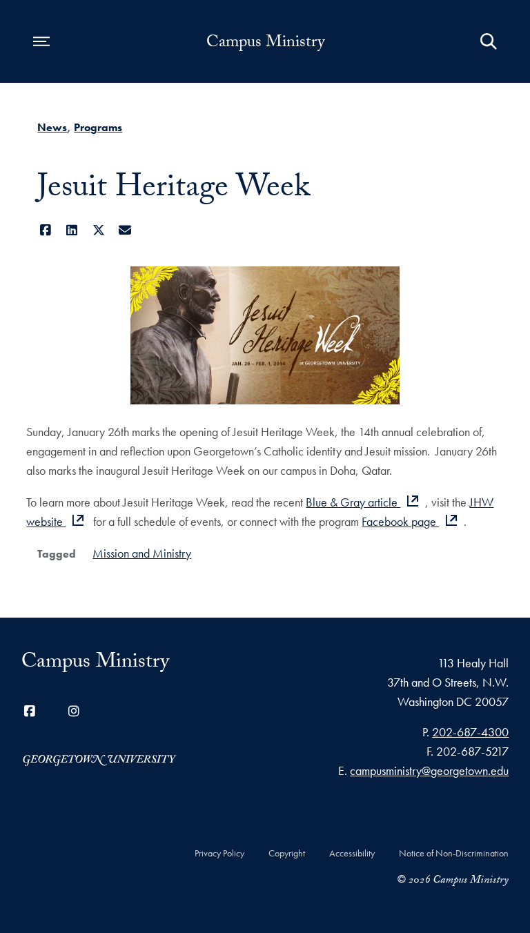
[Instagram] (74, 711)
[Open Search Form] (488, 41)
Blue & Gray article (353, 502)
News (52, 127)
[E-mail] (125, 230)
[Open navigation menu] (41, 41)
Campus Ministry (265, 44)
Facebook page (400, 521)
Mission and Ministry (141, 553)
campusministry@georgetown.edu (429, 770)
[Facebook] (45, 230)
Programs (98, 127)
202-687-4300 (470, 732)
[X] (98, 230)
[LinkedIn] (72, 230)
